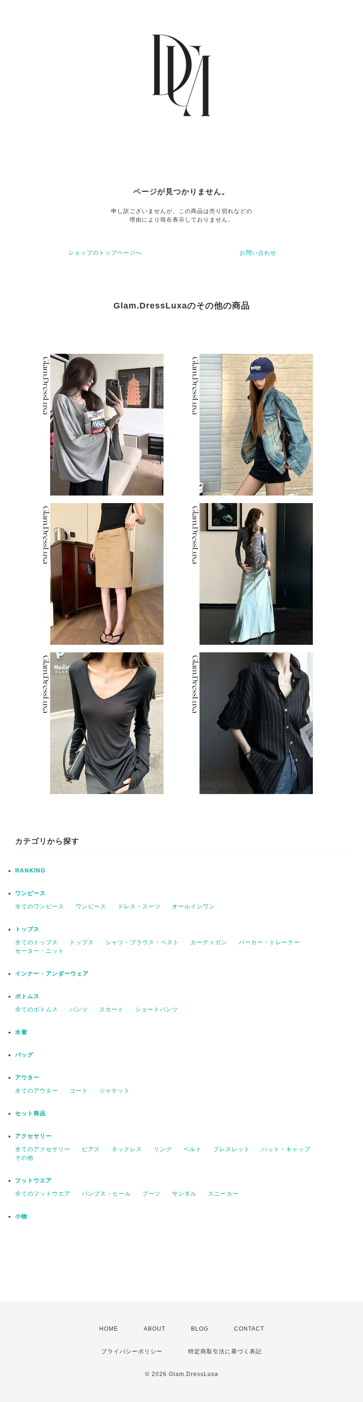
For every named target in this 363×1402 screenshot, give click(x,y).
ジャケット (114, 1090)
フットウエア (33, 1180)
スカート (111, 1009)
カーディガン (208, 942)
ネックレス (127, 1149)
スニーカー (223, 1193)
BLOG (199, 1328)
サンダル (184, 1193)
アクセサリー (33, 1136)
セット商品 (30, 1113)
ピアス (91, 1149)
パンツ (78, 1009)
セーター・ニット (39, 951)
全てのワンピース (39, 906)
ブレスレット (231, 1149)
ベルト (192, 1149)
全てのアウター (36, 1090)
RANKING (30, 870)
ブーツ (151, 1193)
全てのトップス (36, 942)
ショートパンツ (156, 1009)
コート (78, 1090)
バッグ (24, 1055)
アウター (27, 1077)
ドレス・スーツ (139, 906)
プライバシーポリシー (132, 1351)
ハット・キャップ (286, 1149)
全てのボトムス (36, 1009)
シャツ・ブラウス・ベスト (142, 942)
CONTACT (249, 1328)
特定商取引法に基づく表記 (225, 1351)
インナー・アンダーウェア (52, 973)
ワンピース (30, 893)
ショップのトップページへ (105, 252)
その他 (24, 1157)
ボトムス (27, 996)
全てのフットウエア (42, 1193)
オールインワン (193, 906)
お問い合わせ (258, 252)
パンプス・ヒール (106, 1193)
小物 (21, 1216)
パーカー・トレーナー (269, 942)
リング (163, 1149)
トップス (27, 929)
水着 (21, 1032)
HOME (108, 1328)
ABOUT (154, 1328)
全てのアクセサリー (42, 1149)
